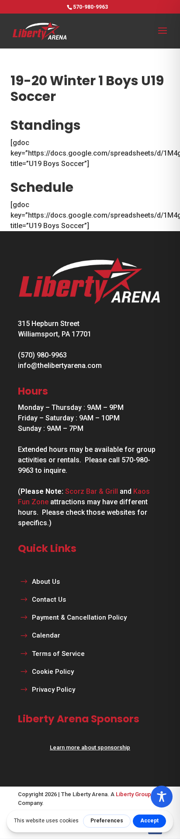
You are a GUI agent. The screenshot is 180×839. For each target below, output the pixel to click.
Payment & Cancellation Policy (79, 617)
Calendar (46, 635)
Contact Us (49, 599)
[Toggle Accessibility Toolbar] (161, 796)
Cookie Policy (53, 672)
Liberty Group (133, 794)
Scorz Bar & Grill (91, 491)
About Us (46, 582)
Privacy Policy (53, 689)
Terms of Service (58, 654)
